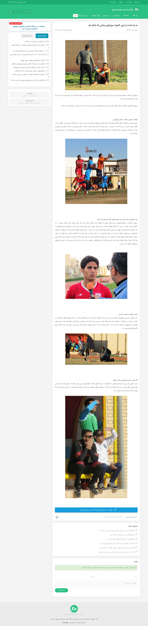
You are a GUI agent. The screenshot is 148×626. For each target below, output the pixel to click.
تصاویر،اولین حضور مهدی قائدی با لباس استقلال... (29, 71)
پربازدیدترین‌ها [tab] (41, 36)
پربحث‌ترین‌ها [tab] (27, 36)
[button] (135, 16)
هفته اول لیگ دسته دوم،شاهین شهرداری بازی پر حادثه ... (30, 81)
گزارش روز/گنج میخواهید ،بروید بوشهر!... (32, 60)
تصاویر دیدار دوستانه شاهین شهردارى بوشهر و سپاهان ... (27, 64)
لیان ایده (65, 622)
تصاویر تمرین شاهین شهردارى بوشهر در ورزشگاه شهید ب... (30, 46)
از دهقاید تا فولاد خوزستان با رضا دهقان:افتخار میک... (28, 51)
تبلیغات (120, 2)
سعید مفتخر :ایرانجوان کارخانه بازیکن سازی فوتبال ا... (28, 67)
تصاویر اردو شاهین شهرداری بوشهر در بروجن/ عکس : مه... (30, 75)
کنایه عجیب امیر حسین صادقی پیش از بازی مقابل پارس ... (29, 55)
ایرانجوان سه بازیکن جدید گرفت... (34, 41)
